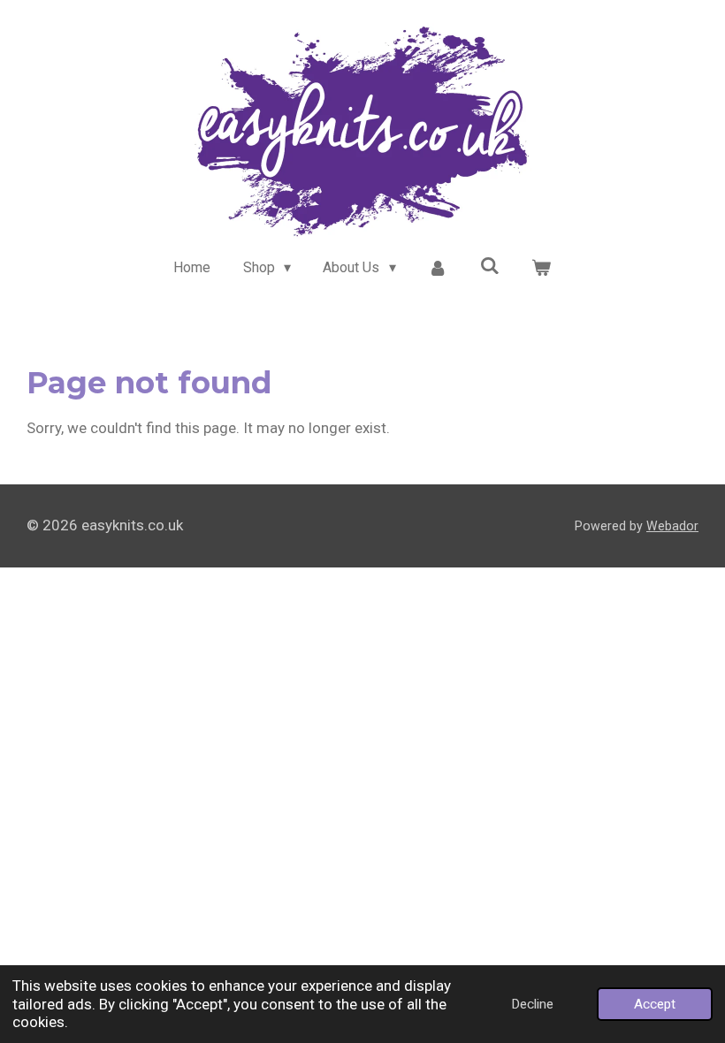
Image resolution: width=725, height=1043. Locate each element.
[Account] (438, 268)
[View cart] (541, 268)
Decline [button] (532, 1004)
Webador (672, 526)
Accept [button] (654, 1004)
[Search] (490, 266)
